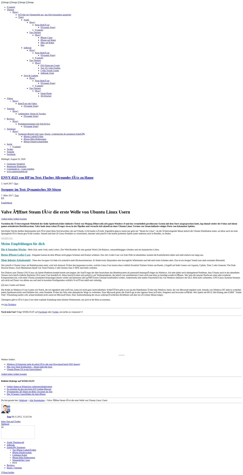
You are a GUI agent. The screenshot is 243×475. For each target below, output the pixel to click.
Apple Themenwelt (15, 442)
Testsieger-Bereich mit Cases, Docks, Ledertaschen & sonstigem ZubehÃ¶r (51, 134)
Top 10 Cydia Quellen (50, 68)
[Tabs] (21, 17)
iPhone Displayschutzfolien (36, 141)
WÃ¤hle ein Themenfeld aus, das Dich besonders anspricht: (44, 15)
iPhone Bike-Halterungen (35, 139)
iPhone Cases (46, 37)
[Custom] (11, 7)
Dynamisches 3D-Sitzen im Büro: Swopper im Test (29, 391)
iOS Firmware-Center (50, 65)
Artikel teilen (7, 219)
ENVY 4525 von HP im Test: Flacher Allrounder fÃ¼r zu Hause (47, 177)
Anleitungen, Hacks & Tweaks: (32, 114)
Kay (16, 183)
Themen (10, 9)
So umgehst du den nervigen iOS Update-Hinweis (29, 389)
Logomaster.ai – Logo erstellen (20, 169)
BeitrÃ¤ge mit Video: (27, 103)
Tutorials (10, 108)
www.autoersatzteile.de (17, 171)
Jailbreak (28, 48)
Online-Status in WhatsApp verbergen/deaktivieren (29, 386)
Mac (42, 45)
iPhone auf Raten (48, 40)
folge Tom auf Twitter (11, 421)
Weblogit (5, 424)
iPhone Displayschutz (22, 452)
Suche (9, 144)
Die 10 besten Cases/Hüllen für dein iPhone (26, 394)
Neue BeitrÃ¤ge (42, 25)
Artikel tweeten (20, 219)
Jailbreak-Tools (47, 73)
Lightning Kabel (19, 455)
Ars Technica (10, 304)
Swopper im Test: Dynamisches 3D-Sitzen (31, 189)
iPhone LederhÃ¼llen (33, 136)
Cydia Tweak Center (49, 70)
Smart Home (46, 93)
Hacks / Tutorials (14, 468)
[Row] (15, 12)
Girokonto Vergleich (16, 164)
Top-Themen (35, 32)
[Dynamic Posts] (47, 27)
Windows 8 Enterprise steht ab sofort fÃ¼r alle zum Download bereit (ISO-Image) (43, 364)
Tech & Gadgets (31, 75)
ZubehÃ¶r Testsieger (16, 447)
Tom (17, 195)
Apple (26, 20)
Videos (10, 98)
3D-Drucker (45, 96)
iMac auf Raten (47, 42)
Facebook (11, 154)
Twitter (10, 149)
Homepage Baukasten (16, 166)
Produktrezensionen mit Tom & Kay (34, 124)
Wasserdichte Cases (21, 460)
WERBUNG (7, 238)
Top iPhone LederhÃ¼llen (24, 450)
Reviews (10, 119)
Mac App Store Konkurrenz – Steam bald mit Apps (29, 367)
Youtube (10, 152)
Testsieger (11, 129)
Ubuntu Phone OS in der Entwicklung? (24, 369)
